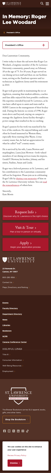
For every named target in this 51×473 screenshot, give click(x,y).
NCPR (4, 336)
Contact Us (7, 282)
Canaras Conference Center (14, 342)
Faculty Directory (10, 308)
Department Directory (12, 314)
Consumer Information (12, 360)
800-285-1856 (8, 277)
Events (5, 303)
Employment (7, 371)
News (4, 320)
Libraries (6, 325)
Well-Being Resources (11, 366)
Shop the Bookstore (15, 419)
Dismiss (14, 463)
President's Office (13, 32)
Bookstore (7, 331)
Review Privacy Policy (17, 455)
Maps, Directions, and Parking (15, 287)
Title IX (5, 354)
